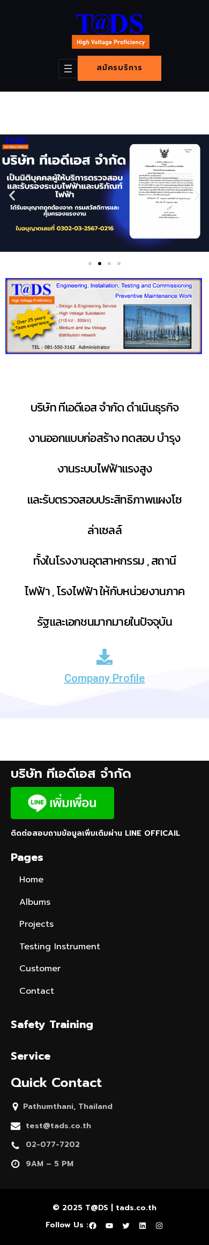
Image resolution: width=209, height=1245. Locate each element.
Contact (36, 991)
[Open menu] (68, 68)
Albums (34, 902)
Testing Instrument (59, 946)
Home (31, 879)
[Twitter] (126, 1225)
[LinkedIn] (142, 1225)
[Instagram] (159, 1225)
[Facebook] (92, 1225)
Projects (36, 924)
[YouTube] (109, 1225)
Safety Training (52, 1024)
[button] (90, 263)
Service (30, 1056)
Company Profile (104, 678)
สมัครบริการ (119, 67)
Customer (40, 968)
